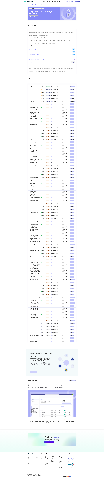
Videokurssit (60, 462)
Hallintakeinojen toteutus (53, 463)
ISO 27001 (46, 458)
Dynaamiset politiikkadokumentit (53, 467)
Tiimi (28, 458)
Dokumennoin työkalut (39, 458)
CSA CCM (46, 463)
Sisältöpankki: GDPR (61, 468)
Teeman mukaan (53, 455)
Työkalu (43, 1)
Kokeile (28, 464)
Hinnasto (47, 1)
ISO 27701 (46, 464)
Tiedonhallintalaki (47, 459)
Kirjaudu (29, 463)
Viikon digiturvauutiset (62, 463)
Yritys (58, 1)
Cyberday (75, 477)
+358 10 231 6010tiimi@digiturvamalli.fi (70, 455)
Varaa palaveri (29, 462)
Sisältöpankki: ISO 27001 (62, 467)
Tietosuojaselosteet (61, 466)
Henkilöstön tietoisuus (52, 459)
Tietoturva (29, 459)
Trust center (60, 461)
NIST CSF (46, 462)
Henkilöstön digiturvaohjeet (40, 459)
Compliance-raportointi (53, 461)
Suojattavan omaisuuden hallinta (53, 465)
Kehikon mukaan (47, 455)
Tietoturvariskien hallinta (53, 457)
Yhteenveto (37, 455)
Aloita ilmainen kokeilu (73, 380)
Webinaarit (60, 456)
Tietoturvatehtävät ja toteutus (39, 457)
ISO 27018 (46, 469)
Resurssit (50, 1)
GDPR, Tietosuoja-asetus (47, 466)
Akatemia (55, 1)
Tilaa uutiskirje (61, 457)
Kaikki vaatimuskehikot (47, 457)
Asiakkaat (29, 457)
